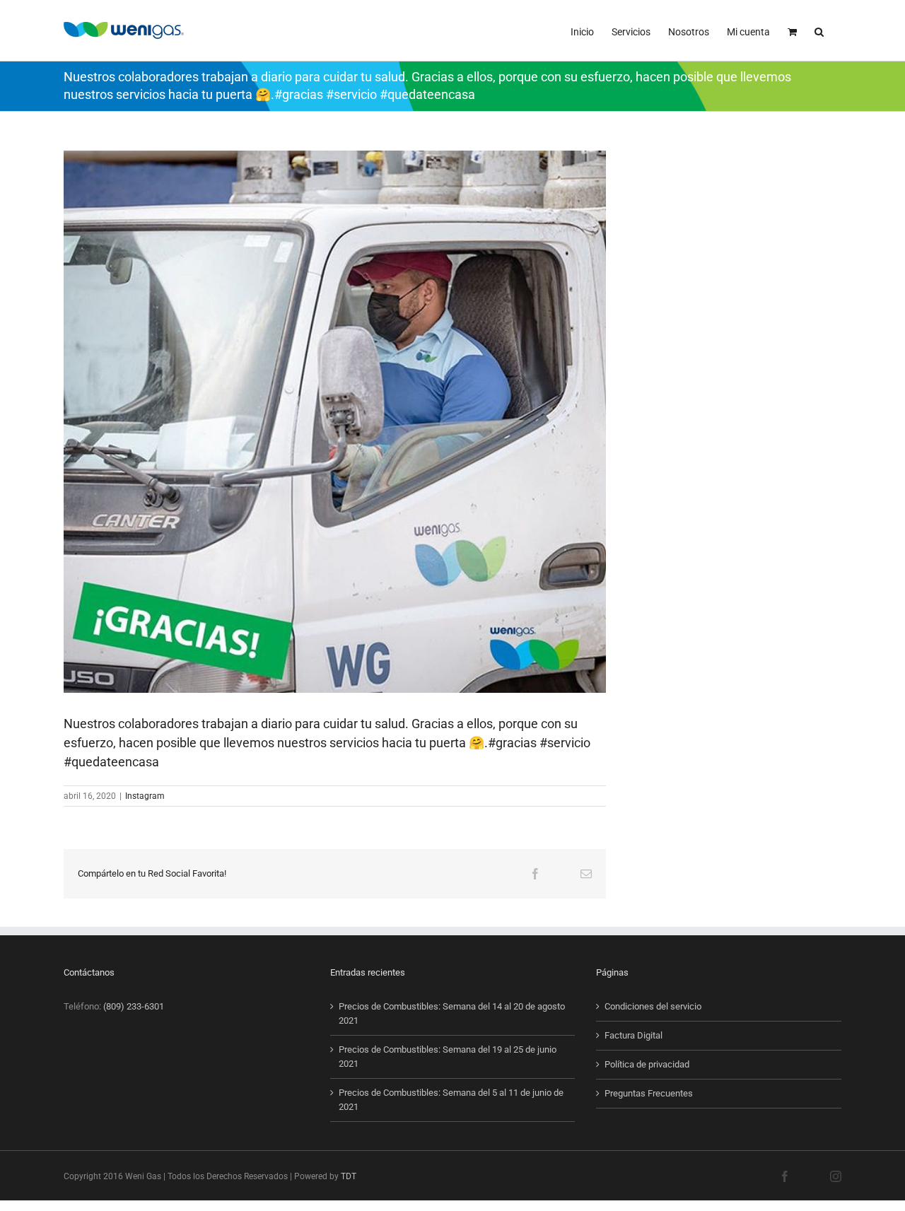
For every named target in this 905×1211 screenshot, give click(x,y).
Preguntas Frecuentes (649, 1093)
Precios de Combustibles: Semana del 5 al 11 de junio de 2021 (451, 1099)
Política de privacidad (647, 1064)
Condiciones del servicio (653, 1006)
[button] (819, 30)
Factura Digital (633, 1035)
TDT (348, 1176)
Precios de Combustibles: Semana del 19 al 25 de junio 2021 (447, 1056)
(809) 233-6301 (133, 1006)
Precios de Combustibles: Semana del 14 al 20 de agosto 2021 (452, 1013)
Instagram (145, 796)
